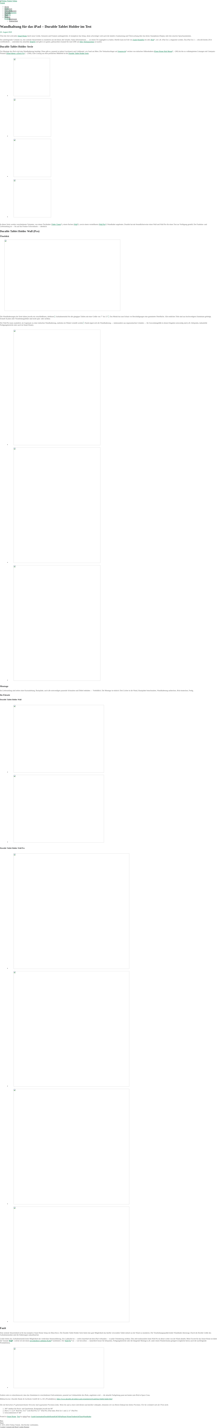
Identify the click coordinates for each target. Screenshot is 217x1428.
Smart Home (22, 36)
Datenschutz (13, 21)
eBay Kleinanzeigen (87, 42)
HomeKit (53, 1417)
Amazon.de (122, 51)
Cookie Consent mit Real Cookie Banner (14, 1427)
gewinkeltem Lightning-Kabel (40, 1341)
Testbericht (75, 1417)
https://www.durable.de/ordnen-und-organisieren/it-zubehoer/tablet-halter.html (84, 1399)
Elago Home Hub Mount (163, 51)
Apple (33, 1417)
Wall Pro (102, 224)
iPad (152, 40)
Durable (47, 1417)
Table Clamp (56, 224)
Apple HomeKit (138, 40)
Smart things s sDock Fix (16, 53)
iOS (57, 1417)
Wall (75, 224)
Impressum (13, 19)
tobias (25, 1417)
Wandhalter (87, 1417)
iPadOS (32, 42)
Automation (39, 1417)
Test (18, 1417)
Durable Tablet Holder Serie (78, 53)
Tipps (81, 1417)
